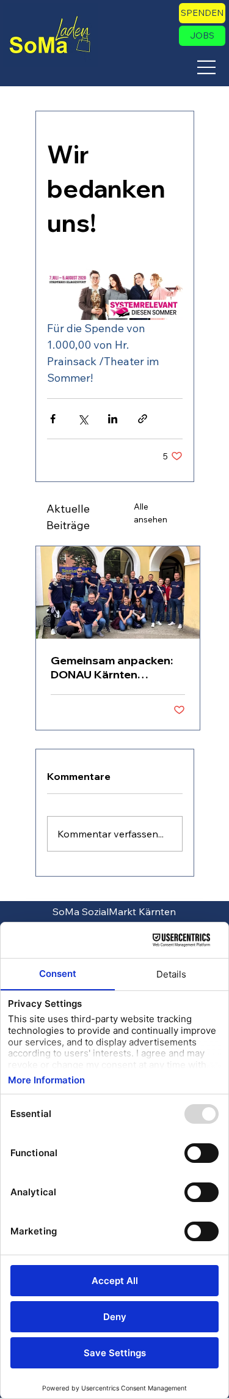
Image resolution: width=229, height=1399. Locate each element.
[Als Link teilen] (142, 419)
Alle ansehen (150, 513)
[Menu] (207, 67)
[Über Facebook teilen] (53, 419)
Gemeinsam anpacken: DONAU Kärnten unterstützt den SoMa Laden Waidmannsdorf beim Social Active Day (112, 667)
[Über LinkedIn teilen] (112, 419)
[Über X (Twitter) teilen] (83, 419)
